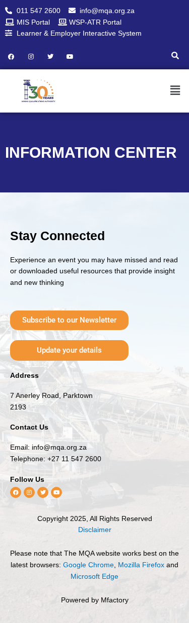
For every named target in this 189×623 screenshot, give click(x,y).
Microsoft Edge (94, 576)
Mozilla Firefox (141, 565)
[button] (170, 90)
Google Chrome (88, 565)
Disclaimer (94, 530)
